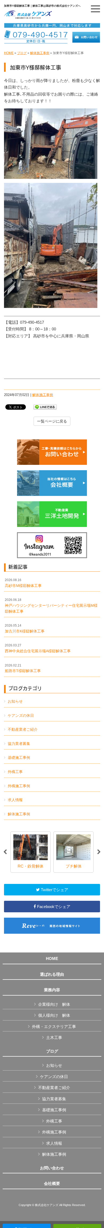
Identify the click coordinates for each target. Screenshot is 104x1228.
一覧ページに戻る (52, 421)
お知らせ (15, 701)
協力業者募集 (19, 743)
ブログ (22, 53)
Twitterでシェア (54, 889)
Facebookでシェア (53, 906)
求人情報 (15, 800)
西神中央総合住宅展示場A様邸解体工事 (38, 648)
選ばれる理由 (52, 974)
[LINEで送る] (45, 406)
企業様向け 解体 (54, 1004)
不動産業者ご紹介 (23, 729)
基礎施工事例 (19, 757)
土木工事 (54, 1037)
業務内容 (52, 990)
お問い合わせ (52, 1168)
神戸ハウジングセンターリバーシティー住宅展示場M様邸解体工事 (51, 605)
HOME (9, 53)
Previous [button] (5, 852)
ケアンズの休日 (21, 715)
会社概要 (52, 1183)
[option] (30, 852)
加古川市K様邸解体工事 (25, 628)
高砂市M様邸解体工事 (23, 583)
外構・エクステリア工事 (54, 1026)
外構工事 (15, 772)
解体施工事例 (39, 53)
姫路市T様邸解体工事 (23, 668)
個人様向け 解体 (54, 1015)
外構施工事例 (19, 786)
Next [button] (99, 852)
